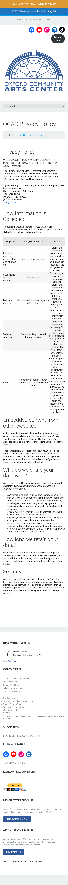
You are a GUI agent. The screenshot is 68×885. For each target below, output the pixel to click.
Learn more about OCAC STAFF (22, 735)
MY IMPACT (13, 852)
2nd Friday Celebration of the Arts (27, 655)
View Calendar (9, 661)
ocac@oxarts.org (11, 202)
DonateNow (58, 38)
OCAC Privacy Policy (16, 763)
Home (11, 135)
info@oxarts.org (16, 692)
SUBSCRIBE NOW (17, 819)
